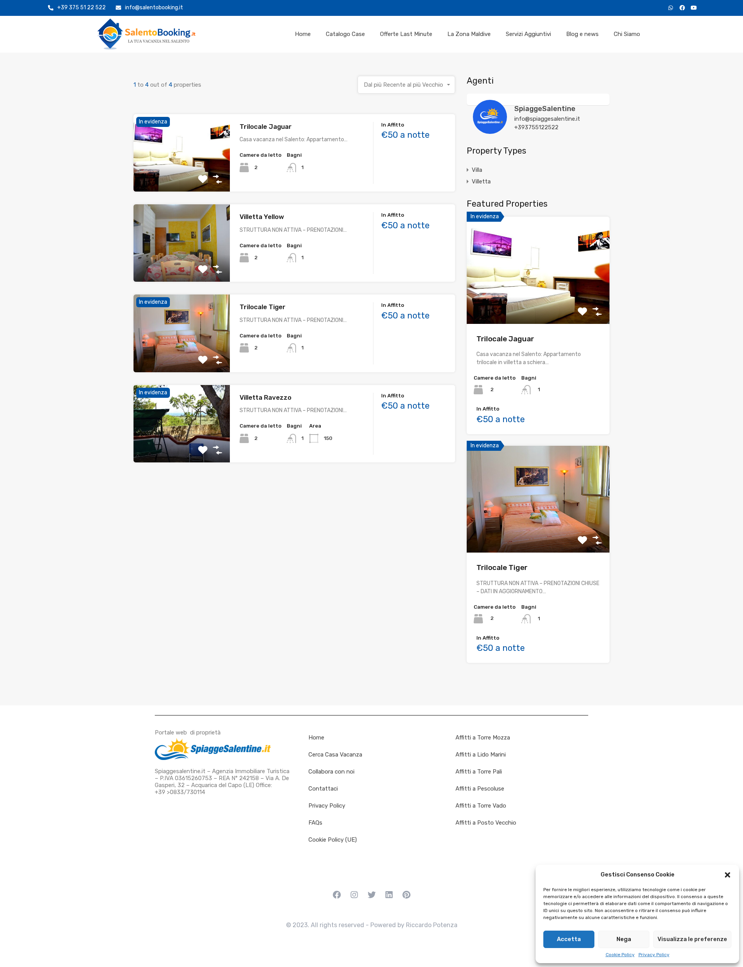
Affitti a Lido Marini (480, 754)
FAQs (315, 822)
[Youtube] (694, 7)
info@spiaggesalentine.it (547, 118)
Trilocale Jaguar (266, 126)
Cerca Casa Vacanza (335, 754)
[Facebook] (682, 7)
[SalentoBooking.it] (146, 34)
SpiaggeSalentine (544, 108)
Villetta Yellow (262, 217)
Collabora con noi (331, 771)
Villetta (481, 181)
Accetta (569, 939)
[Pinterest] (406, 895)
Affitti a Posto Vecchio (485, 822)
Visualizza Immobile (538, 302)
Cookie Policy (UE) (332, 839)
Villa (477, 169)
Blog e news (582, 34)
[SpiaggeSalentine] (490, 130)
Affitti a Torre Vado (480, 805)
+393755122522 (536, 127)
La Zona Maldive (469, 34)
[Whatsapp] (670, 7)
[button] (727, 874)
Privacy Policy (654, 954)
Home (303, 34)
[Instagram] (354, 895)
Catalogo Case (345, 34)
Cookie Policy (620, 954)
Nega (623, 939)
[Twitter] (372, 895)
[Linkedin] (389, 895)
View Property (182, 176)
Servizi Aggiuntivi (528, 34)
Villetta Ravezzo (265, 397)
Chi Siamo (627, 34)
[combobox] (406, 85)
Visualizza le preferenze (692, 939)
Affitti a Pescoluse (479, 788)
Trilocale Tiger (263, 307)
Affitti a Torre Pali (478, 771)
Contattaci (323, 788)
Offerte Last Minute (406, 34)
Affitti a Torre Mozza (482, 737)
